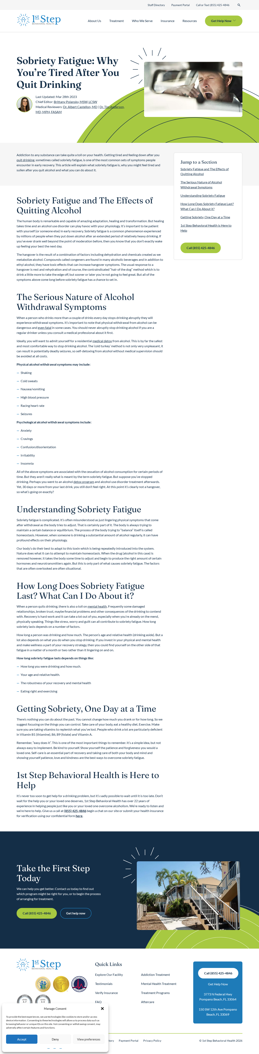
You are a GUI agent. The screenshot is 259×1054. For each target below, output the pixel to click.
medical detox (102, 341)
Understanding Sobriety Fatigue (202, 195)
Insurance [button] (167, 21)
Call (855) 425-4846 (201, 248)
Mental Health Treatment (158, 984)
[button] (102, 1009)
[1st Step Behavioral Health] (39, 20)
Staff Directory (156, 5)
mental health (97, 606)
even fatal (44, 327)
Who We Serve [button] (142, 21)
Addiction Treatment (155, 974)
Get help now (75, 913)
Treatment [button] (116, 21)
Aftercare (147, 1002)
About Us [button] (94, 21)
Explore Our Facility (109, 974)
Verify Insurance (106, 993)
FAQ (98, 1002)
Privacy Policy (152, 1040)
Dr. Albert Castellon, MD (80, 107)
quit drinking (25, 160)
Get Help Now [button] (221, 21)
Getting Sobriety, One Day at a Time (205, 217)
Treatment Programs (155, 993)
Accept (22, 1039)
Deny (55, 1039)
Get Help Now (218, 984)
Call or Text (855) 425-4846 (212, 5)
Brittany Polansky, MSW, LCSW (75, 102)
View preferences (88, 1039)
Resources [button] (190, 21)
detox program (83, 482)
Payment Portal (180, 5)
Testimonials (104, 984)
